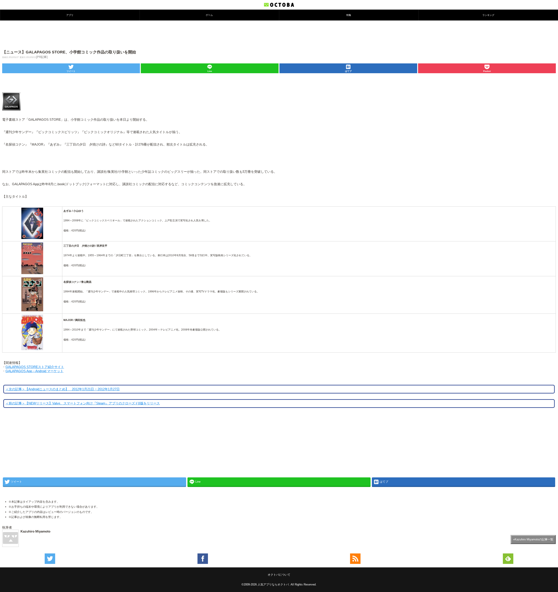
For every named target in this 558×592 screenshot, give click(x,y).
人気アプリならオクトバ (273, 584)
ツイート (71, 71)
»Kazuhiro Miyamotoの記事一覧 (533, 539)
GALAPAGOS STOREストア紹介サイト (34, 367)
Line (210, 71)
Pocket (487, 71)
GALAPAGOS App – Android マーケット (34, 371)
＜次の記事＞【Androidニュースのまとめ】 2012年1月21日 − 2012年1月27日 (62, 389)
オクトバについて (279, 574)
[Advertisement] (279, 35)
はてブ (348, 71)
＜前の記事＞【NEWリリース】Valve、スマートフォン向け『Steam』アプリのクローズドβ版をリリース (82, 403)
